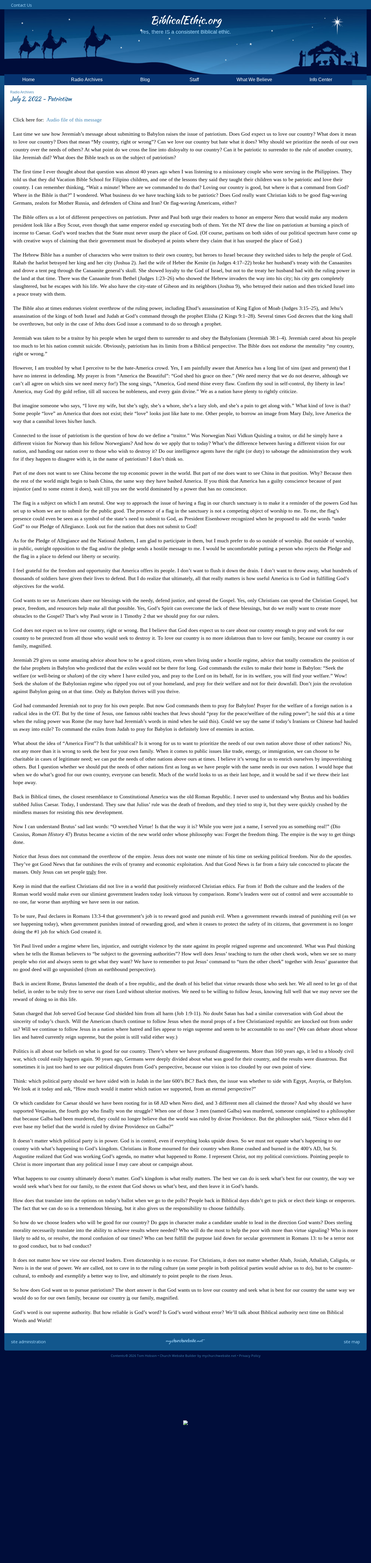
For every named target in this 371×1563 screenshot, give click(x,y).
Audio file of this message (74, 120)
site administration (28, 1341)
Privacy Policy (250, 1355)
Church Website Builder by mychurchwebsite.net (198, 1355)
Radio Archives (22, 92)
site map (352, 1341)
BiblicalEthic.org (185, 20)
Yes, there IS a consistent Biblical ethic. (185, 32)
